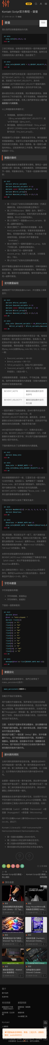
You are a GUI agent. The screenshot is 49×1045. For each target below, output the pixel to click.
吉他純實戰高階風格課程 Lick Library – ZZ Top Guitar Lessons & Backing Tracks (13, 908)
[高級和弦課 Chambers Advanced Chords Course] (36, 925)
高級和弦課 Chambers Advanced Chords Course (35, 939)
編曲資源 (6, 4)
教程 (19, 17)
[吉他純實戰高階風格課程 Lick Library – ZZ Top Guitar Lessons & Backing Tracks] (13, 893)
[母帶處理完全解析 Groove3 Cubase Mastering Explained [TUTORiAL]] (36, 956)
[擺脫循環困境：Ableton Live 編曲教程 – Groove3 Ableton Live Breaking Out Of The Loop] (13, 956)
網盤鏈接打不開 (7, 1007)
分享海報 (43, 866)
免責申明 (5, 997)
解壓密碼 (21, 1013)
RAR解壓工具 (22, 1016)
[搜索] (36, 3)
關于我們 (5, 993)
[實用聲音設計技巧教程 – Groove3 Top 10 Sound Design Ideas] (13, 925)
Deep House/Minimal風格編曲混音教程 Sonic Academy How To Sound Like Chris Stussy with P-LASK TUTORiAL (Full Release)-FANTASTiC (35, 908)
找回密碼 (5, 1013)
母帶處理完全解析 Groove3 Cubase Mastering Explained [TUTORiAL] (34, 971)
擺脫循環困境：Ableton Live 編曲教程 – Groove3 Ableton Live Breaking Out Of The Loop (12, 971)
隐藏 (43, 22)
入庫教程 (5, 1027)
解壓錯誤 (21, 1007)
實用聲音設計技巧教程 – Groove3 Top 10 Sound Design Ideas (12, 939)
